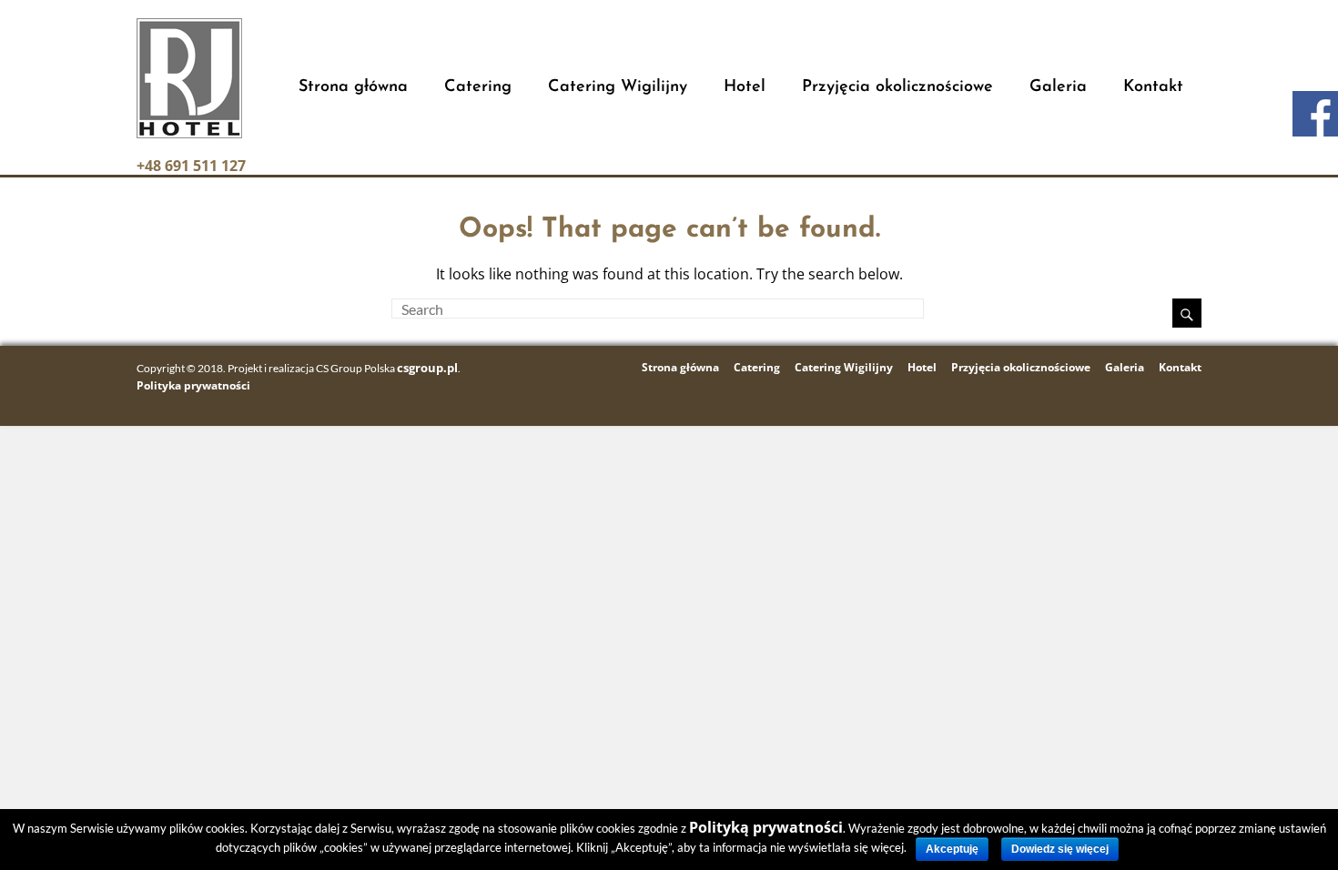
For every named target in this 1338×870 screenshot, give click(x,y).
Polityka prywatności (193, 385)
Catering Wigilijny (617, 87)
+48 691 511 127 (191, 166)
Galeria (1058, 87)
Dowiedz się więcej (1060, 849)
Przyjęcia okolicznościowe (897, 87)
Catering (478, 87)
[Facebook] (1315, 114)
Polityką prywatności (766, 827)
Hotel (744, 87)
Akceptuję (952, 849)
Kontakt (1153, 87)
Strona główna (353, 87)
